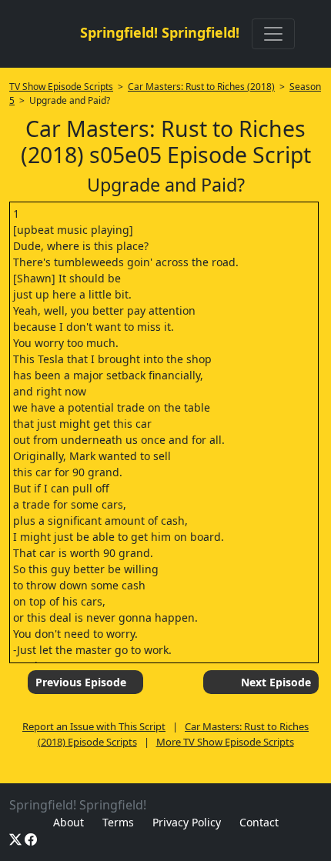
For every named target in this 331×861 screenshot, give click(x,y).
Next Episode (276, 682)
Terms (118, 822)
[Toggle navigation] (273, 33)
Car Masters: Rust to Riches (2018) (201, 86)
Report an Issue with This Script (94, 726)
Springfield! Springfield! (159, 32)
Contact (259, 822)
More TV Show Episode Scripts (225, 742)
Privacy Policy (186, 822)
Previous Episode (80, 682)
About (68, 822)
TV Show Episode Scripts (61, 86)
